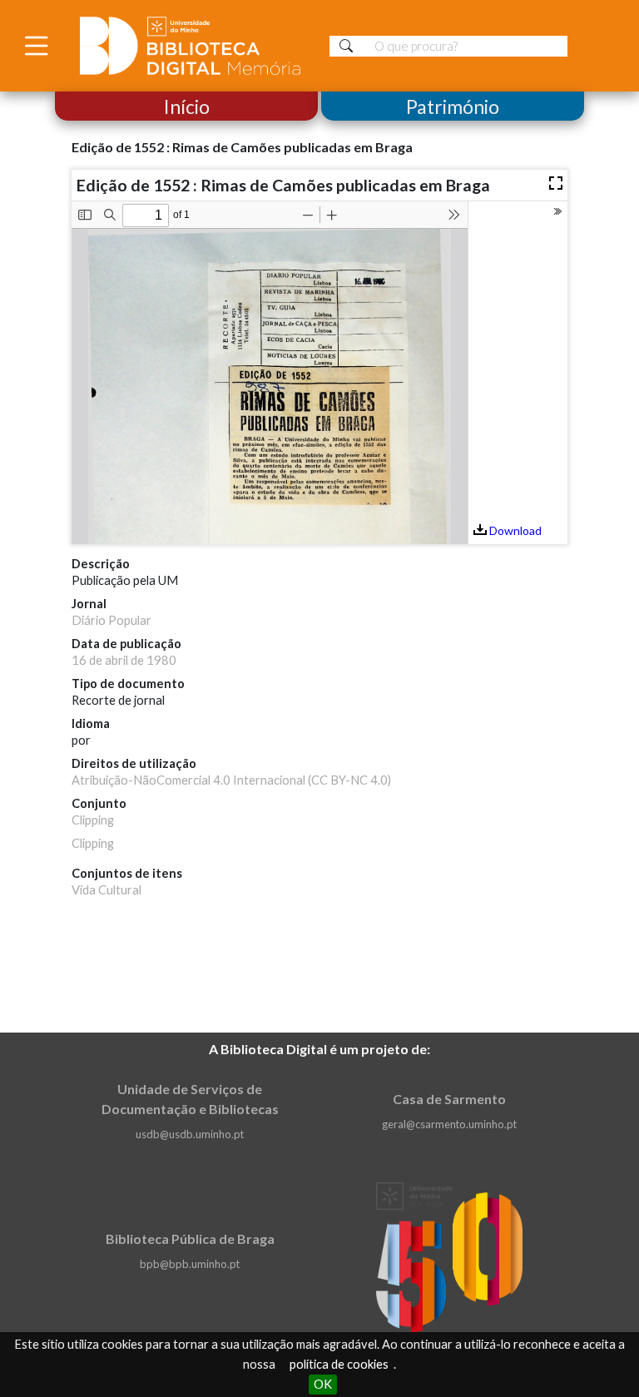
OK (323, 1384)
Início (187, 106)
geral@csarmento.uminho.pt (449, 1124)
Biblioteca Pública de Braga (190, 1238)
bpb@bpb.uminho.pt (190, 1264)
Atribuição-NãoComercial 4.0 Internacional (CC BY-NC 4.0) (231, 780)
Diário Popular (111, 620)
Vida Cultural (106, 890)
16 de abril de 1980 (124, 660)
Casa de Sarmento (449, 1099)
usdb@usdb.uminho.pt (190, 1134)
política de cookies (339, 1364)
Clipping (93, 820)
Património (452, 106)
